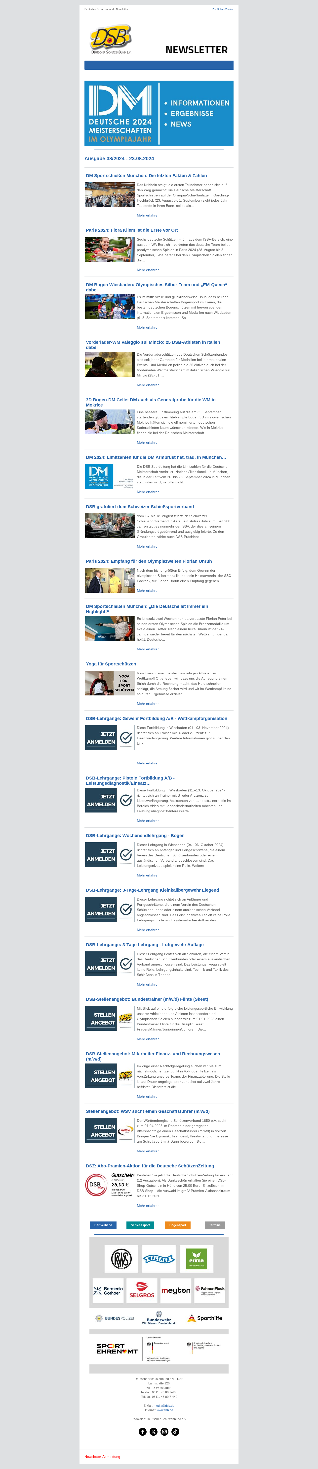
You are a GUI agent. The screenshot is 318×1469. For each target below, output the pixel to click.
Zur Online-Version (223, 9)
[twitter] (153, 1431)
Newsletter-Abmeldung (102, 1457)
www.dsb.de (165, 1410)
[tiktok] (175, 1431)
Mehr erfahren (148, 215)
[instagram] (164, 1431)
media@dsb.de (164, 1405)
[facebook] (142, 1431)
